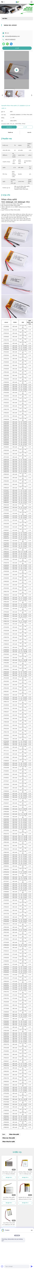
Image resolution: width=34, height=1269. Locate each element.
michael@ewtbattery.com (12, 36)
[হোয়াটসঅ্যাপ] (3, 43)
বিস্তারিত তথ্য (10, 132)
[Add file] (2, 1266)
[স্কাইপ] (11, 43)
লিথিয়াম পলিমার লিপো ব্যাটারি (8, 1141)
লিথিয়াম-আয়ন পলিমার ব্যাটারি (8, 1138)
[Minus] (32, 1230)
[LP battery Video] (16, 70)
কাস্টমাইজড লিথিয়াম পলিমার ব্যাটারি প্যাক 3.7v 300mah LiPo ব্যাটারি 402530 (25, 1173)
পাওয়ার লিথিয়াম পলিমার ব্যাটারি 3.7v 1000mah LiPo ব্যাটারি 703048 (8, 1224)
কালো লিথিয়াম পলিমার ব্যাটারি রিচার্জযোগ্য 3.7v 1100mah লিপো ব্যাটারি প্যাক (9, 1198)
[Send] (31, 1266)
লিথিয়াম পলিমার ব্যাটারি (14, 1134)
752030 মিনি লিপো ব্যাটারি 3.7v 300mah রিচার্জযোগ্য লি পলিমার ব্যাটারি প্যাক (25, 1198)
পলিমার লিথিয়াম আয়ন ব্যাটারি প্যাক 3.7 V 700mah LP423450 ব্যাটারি (9, 1173)
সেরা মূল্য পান (9, 127)
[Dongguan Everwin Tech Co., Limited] (17, 2)
